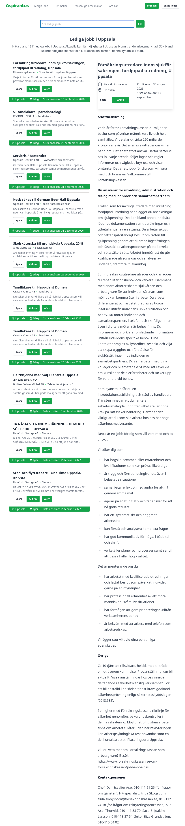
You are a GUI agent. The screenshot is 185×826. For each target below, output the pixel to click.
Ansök (120, 99)
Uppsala (20, 99)
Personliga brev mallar (88, 6)
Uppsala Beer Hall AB (26, 160)
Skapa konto (170, 5)
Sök (140, 23)
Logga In (152, 5)
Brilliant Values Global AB (28, 384)
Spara (19, 88)
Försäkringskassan (24, 72)
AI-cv (47, 88)
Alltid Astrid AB (22, 247)
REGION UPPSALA (23, 116)
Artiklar (113, 6)
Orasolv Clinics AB (24, 291)
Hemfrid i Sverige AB (25, 433)
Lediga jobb (41, 6)
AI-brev (33, 88)
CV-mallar (61, 6)
